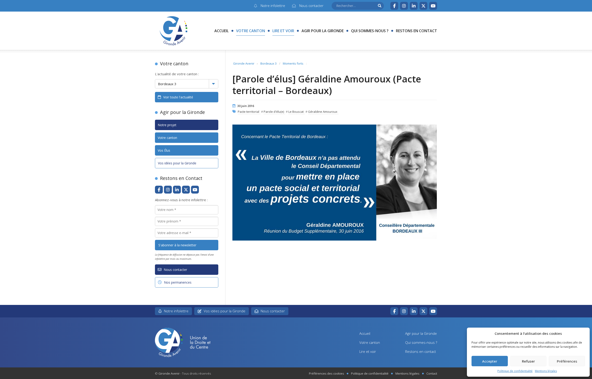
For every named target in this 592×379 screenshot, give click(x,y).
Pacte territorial (248, 112)
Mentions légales (546, 371)
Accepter (489, 361)
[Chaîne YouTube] (433, 6)
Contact (431, 373)
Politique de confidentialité (515, 371)
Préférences (567, 361)
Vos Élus (164, 150)
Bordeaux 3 (268, 63)
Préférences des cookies (326, 373)
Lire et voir (283, 30)
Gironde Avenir (243, 63)
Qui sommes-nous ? (369, 30)
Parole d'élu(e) (274, 112)
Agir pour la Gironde (323, 30)
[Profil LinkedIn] (414, 6)
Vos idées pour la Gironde (177, 163)
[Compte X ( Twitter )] (423, 6)
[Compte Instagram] (404, 6)
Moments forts (293, 63)
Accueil (221, 30)
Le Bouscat (296, 112)
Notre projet (167, 125)
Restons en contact (416, 30)
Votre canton (250, 30)
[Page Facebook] (394, 6)
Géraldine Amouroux (322, 112)
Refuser (528, 361)
